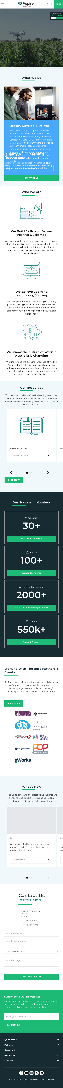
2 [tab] (30, 473)
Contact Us (32, 178)
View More (13, 703)
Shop (58, 4)
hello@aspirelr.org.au (32, 925)
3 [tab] (32, 473)
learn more (31, 185)
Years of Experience (31, 538)
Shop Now (14, 480)
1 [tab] (28, 473)
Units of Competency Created (31, 607)
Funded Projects (32, 642)
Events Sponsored (31, 573)
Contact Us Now (31, 977)
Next (48, 472)
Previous (11, 472)
